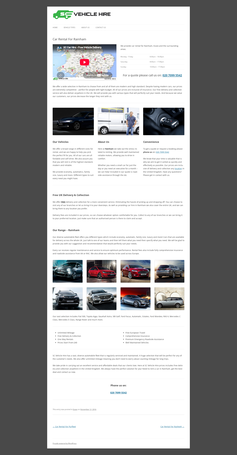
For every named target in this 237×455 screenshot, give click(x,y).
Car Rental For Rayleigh (172, 426)
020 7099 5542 (172, 75)
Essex (75, 409)
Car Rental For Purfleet (64, 426)
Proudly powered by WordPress (65, 443)
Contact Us (101, 27)
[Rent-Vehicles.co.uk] (83, 15)
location (178, 168)
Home (55, 27)
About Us (85, 27)
